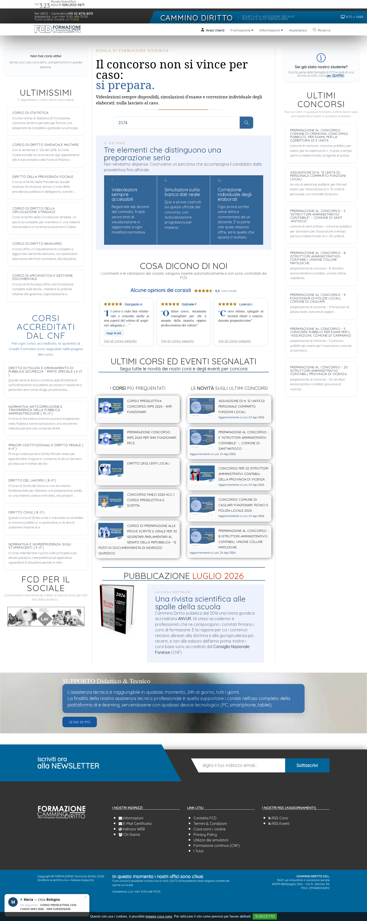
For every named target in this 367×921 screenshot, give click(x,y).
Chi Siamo (131, 834)
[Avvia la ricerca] (246, 123)
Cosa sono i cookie (209, 829)
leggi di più (114, 333)
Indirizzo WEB (133, 829)
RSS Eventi (280, 823)
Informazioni (132, 818)
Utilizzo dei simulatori (210, 840)
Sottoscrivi (307, 765)
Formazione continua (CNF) (216, 845)
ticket (75, 19)
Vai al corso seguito (120, 341)
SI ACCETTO (265, 916)
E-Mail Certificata (137, 823)
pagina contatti (215, 881)
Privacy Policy (205, 834)
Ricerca (324, 30)
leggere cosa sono (159, 916)
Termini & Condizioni (210, 823)
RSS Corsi (279, 818)
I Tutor (198, 851)
